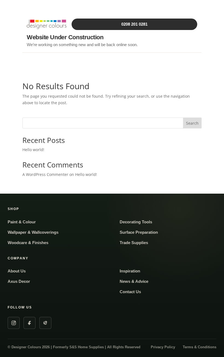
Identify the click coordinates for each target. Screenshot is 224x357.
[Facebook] (29, 323)
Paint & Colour (22, 222)
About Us (17, 271)
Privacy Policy (163, 347)
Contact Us (130, 291)
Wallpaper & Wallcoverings (33, 232)
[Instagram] (14, 323)
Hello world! (33, 149)
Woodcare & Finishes (28, 242)
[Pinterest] (45, 323)
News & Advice (134, 281)
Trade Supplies (134, 242)
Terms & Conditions (199, 347)
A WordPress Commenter (45, 174)
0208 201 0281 (134, 24)
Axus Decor (19, 281)
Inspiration (130, 271)
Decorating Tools (136, 222)
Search (192, 123)
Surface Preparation (139, 232)
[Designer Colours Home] (47, 24)
